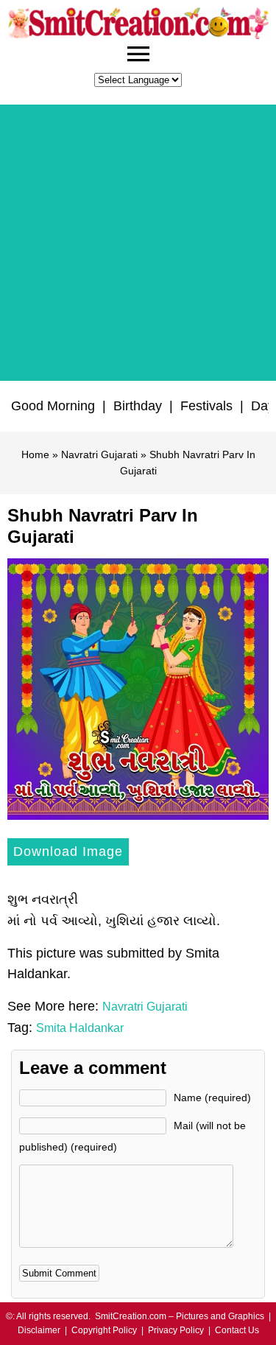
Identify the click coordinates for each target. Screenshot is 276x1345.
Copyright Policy (104, 1330)
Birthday (137, 405)
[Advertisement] (138, 243)
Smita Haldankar (80, 1028)
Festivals (206, 405)
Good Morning (53, 405)
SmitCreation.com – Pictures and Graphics (179, 1316)
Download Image (68, 851)
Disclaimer (39, 1330)
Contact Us (237, 1330)
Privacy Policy (176, 1330)
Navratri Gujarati (99, 454)
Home (35, 454)
